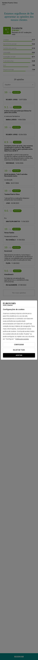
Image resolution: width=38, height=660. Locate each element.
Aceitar (19, 355)
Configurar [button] (19, 345)
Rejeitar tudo (19, 350)
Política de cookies (22, 339)
